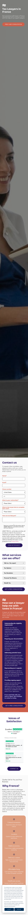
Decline (19, 909)
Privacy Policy (15, 541)
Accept (9, 909)
